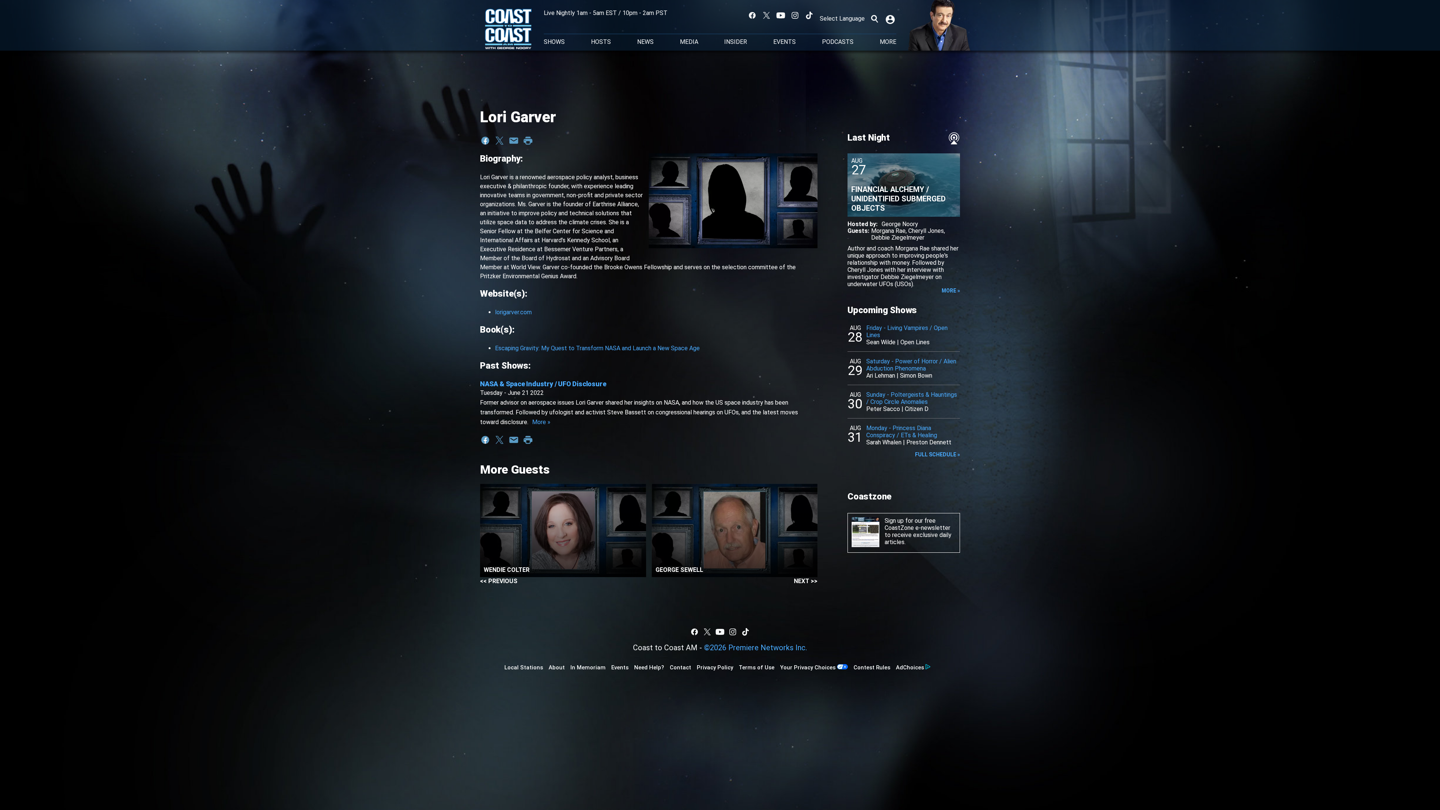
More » (541, 422)
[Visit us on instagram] (795, 15)
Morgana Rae (888, 230)
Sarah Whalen (884, 442)
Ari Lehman (880, 375)
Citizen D (916, 408)
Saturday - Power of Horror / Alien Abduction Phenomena (911, 365)
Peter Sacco (883, 408)
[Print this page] (528, 140)
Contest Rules (872, 667)
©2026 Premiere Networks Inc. (755, 647)
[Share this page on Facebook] (485, 140)
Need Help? (649, 667)
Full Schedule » (937, 455)
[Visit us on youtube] (780, 15)
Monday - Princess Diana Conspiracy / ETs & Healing (901, 431)
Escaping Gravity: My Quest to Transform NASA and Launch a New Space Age (597, 348)
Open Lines (915, 342)
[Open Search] (874, 19)
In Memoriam (588, 667)
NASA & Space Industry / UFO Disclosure (543, 384)
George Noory (900, 224)
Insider (735, 42)
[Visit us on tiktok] (809, 15)
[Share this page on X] (499, 140)
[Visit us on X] (766, 15)
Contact (680, 667)
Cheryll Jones (926, 230)
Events (784, 42)
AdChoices (910, 667)
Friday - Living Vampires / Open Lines (907, 331)
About (557, 667)
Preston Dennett (928, 442)
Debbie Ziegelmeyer (897, 237)
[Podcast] (954, 138)
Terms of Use (756, 667)
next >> (806, 581)
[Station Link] (508, 29)
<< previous (499, 581)
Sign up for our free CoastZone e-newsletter (917, 524)
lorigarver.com (513, 312)
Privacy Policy (715, 667)
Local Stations (523, 667)
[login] (891, 19)
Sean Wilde (881, 342)
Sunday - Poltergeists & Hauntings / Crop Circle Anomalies (911, 398)
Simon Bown (916, 375)
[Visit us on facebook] (752, 15)
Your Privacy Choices (808, 667)
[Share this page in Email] (513, 140)
